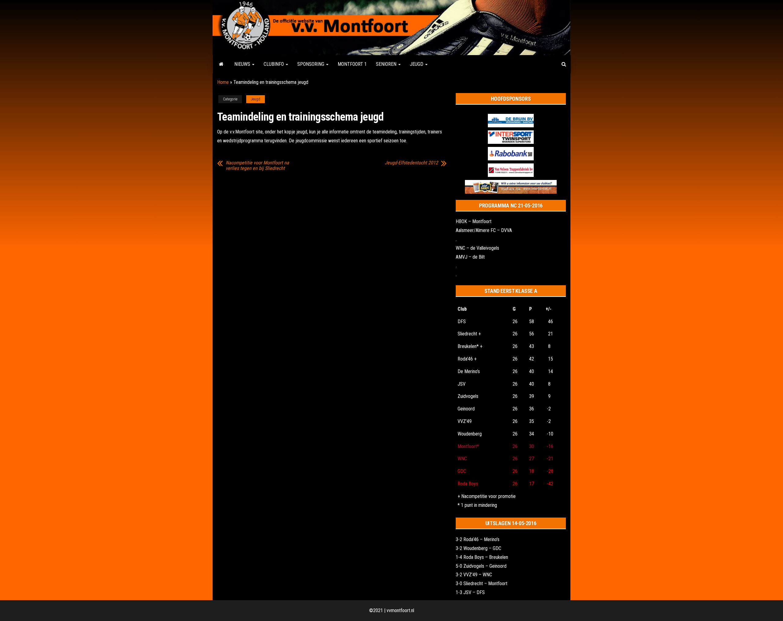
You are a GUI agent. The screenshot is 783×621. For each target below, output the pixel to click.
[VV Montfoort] (221, 64)
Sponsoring (311, 64)
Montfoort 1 (352, 64)
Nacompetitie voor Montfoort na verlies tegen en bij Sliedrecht (257, 165)
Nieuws (242, 64)
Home (223, 82)
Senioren (387, 64)
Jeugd (417, 64)
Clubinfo (274, 64)
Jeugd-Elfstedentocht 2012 (411, 163)
